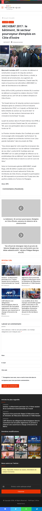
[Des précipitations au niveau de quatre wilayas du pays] (34, 447)
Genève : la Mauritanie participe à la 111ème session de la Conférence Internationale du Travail (10, 280)
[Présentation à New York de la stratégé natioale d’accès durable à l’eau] (7, 455)
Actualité (11, 18)
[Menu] (2, 8)
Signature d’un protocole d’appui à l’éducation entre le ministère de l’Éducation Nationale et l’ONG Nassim (31, 280)
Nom (3, 355)
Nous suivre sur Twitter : (10, 463)
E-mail (4, 362)
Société (11, 22)
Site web (4, 370)
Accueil (5, 18)
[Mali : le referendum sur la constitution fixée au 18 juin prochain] (21, 447)
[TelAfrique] (13, 7)
